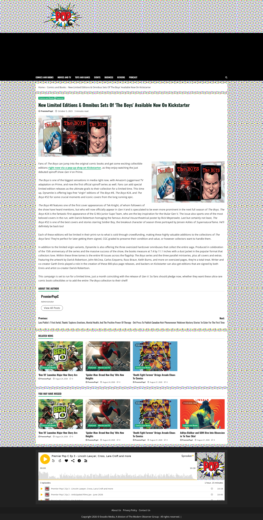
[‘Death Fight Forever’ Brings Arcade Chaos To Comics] (155, 356)
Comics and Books (44, 77)
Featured (60, 98)
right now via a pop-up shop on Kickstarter (74, 167)
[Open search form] (226, 77)
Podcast (133, 77)
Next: (179, 320)
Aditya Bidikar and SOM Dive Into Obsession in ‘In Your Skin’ (202, 434)
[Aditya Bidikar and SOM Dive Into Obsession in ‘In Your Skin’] (202, 414)
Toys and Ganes (82, 77)
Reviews (121, 77)
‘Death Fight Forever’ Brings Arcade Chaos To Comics (154, 376)
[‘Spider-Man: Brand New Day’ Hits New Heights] (108, 356)
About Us (116, 510)
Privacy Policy (130, 510)
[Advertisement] (131, 53)
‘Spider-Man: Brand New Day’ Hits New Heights (105, 376)
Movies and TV (64, 77)
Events (97, 77)
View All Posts (52, 308)
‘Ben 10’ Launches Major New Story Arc (58, 375)
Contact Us (144, 510)
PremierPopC (47, 111)
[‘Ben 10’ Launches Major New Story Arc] (60, 356)
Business (109, 77)
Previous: (84, 320)
